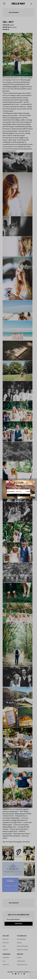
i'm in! (18, 495)
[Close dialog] (34, 481)
